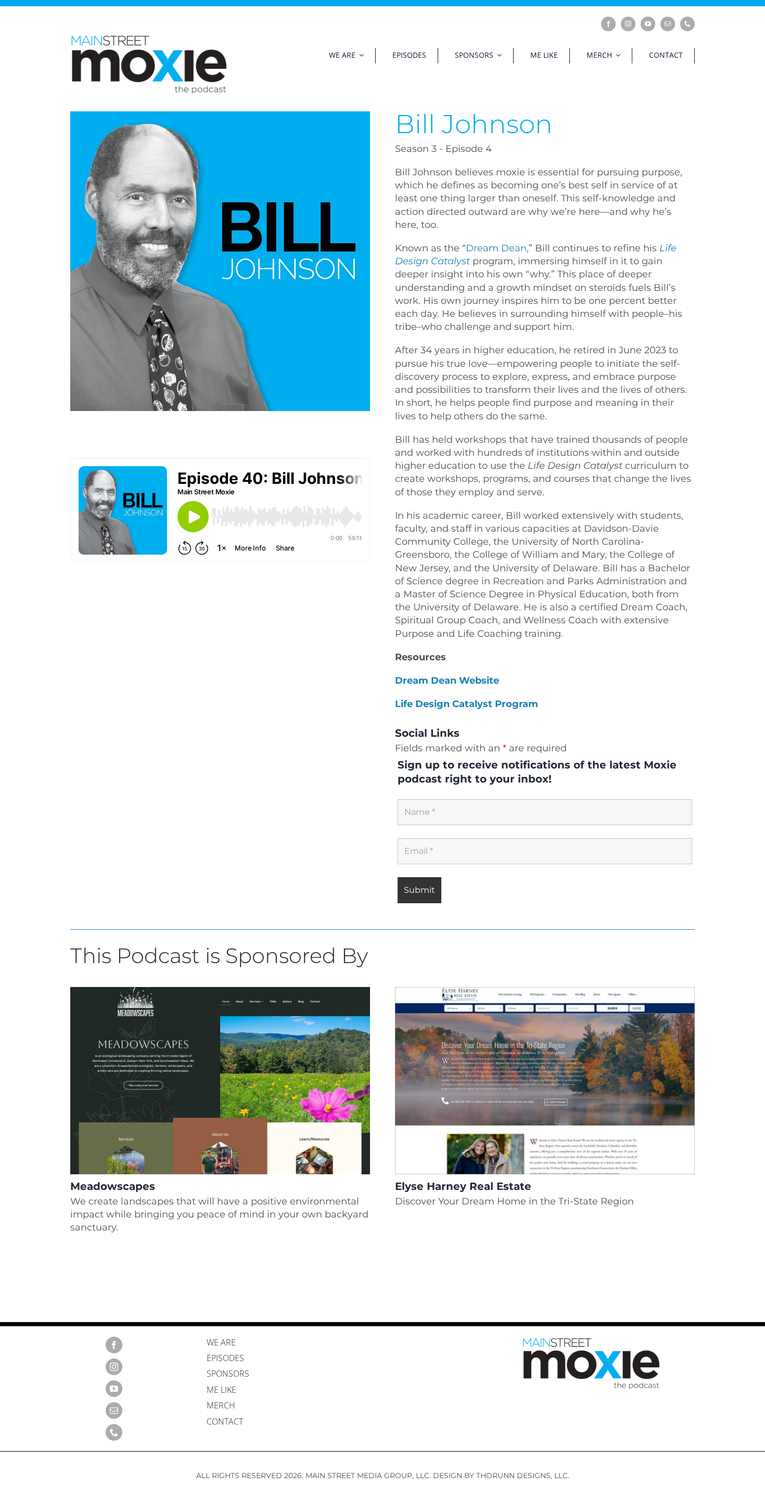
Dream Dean (496, 248)
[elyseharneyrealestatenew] (545, 991)
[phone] (687, 24)
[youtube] (648, 24)
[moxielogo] (148, 38)
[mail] (667, 24)
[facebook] (608, 24)
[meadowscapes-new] (220, 991)
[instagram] (628, 24)
